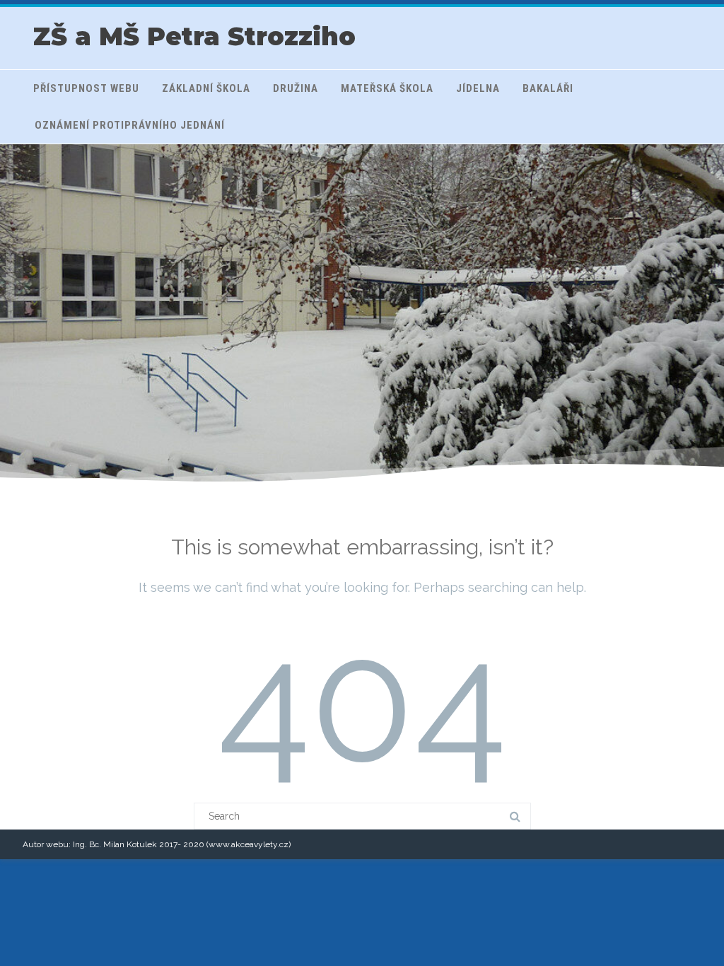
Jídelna (478, 88)
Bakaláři (547, 88)
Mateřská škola (387, 88)
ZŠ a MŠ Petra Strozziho (194, 36)
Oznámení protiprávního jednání (130, 125)
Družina (295, 88)
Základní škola (206, 88)
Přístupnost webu (86, 88)
